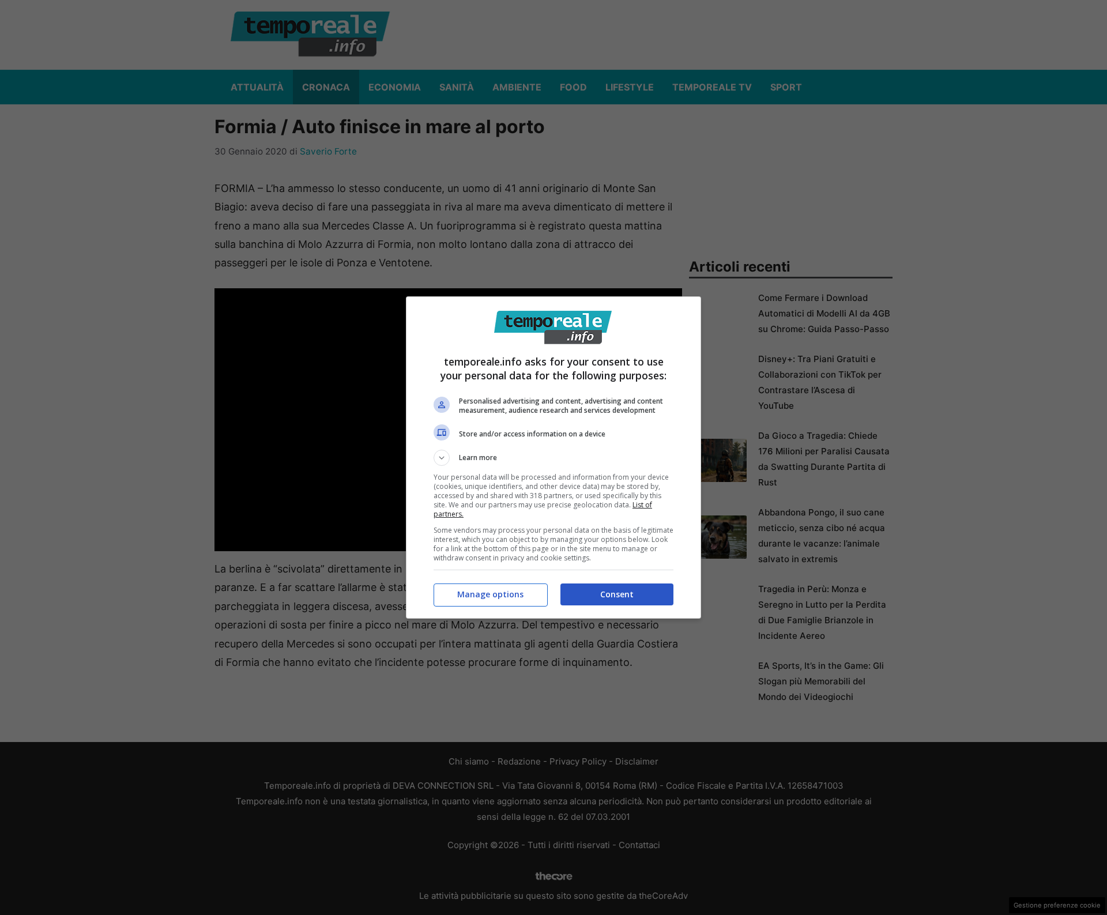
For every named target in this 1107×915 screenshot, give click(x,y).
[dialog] (553, 457)
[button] (553, 458)
